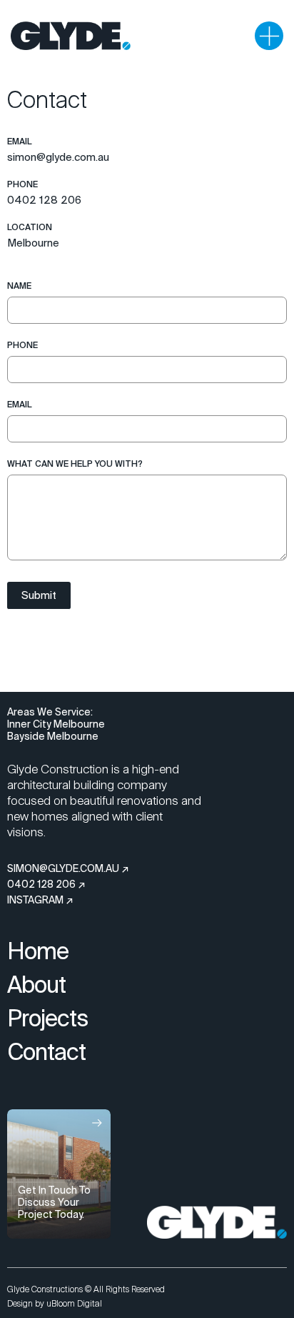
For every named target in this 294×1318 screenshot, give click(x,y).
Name (19, 285)
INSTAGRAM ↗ (40, 900)
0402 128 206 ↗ (46, 884)
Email (19, 404)
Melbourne (33, 243)
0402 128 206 (44, 200)
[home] (71, 35)
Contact (46, 1051)
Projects (47, 1018)
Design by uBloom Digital (54, 1303)
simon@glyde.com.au (58, 157)
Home (38, 950)
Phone (22, 345)
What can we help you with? (75, 463)
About (36, 984)
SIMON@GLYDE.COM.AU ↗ (68, 868)
